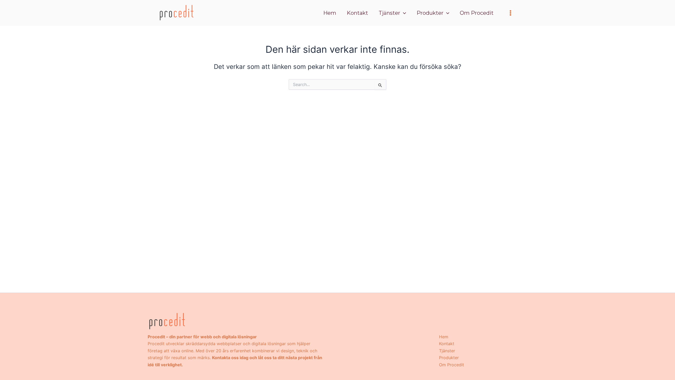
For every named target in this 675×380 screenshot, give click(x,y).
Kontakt (446, 343)
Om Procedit (451, 364)
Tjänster (447, 350)
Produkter (449, 357)
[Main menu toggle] (510, 13)
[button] (403, 12)
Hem (443, 336)
